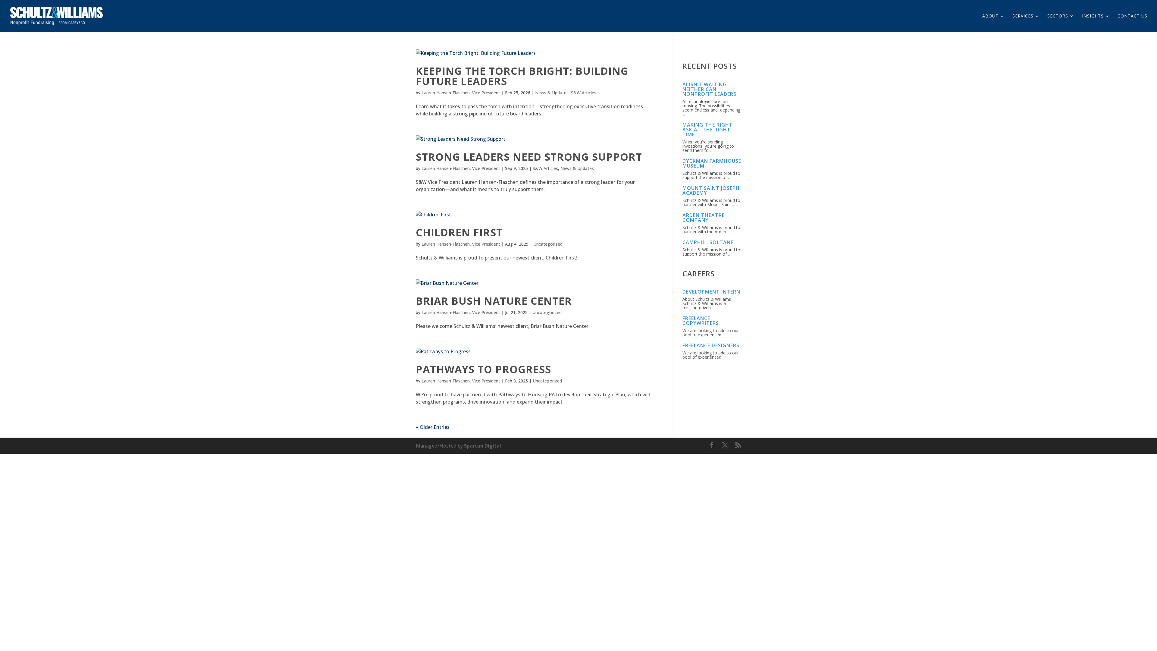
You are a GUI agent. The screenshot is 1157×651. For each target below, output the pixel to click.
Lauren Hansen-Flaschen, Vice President (461, 93)
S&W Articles (583, 93)
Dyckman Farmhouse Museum (711, 163)
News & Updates (552, 93)
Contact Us (1132, 16)
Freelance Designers (710, 345)
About (990, 16)
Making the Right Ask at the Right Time (707, 129)
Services (1022, 16)
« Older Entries (433, 427)
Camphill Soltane (707, 242)
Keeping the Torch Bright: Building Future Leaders (522, 76)
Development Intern (711, 291)
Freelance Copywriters (700, 321)
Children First (459, 232)
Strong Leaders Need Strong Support (529, 157)
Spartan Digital (482, 445)
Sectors (1057, 16)
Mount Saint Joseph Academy (711, 190)
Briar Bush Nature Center (494, 301)
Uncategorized (548, 244)
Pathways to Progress (483, 369)
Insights (1093, 16)
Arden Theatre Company (703, 217)
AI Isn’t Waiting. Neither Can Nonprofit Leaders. (710, 89)
